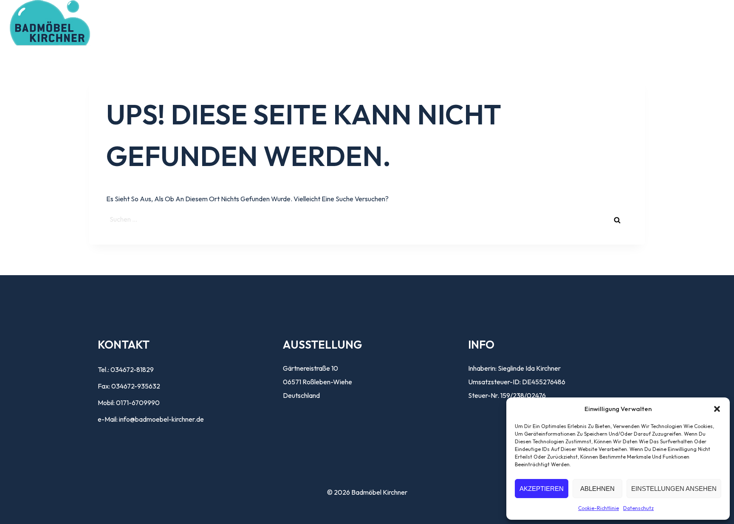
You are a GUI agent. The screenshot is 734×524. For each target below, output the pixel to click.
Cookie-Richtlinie (598, 508)
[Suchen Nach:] (367, 219)
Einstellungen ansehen (674, 488)
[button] (717, 409)
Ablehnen (597, 488)
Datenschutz (638, 508)
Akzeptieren (541, 488)
